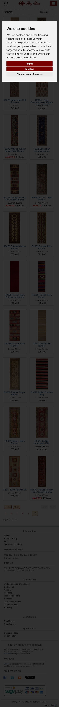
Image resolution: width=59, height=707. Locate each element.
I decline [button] (29, 69)
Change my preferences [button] (29, 74)
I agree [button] (29, 63)
